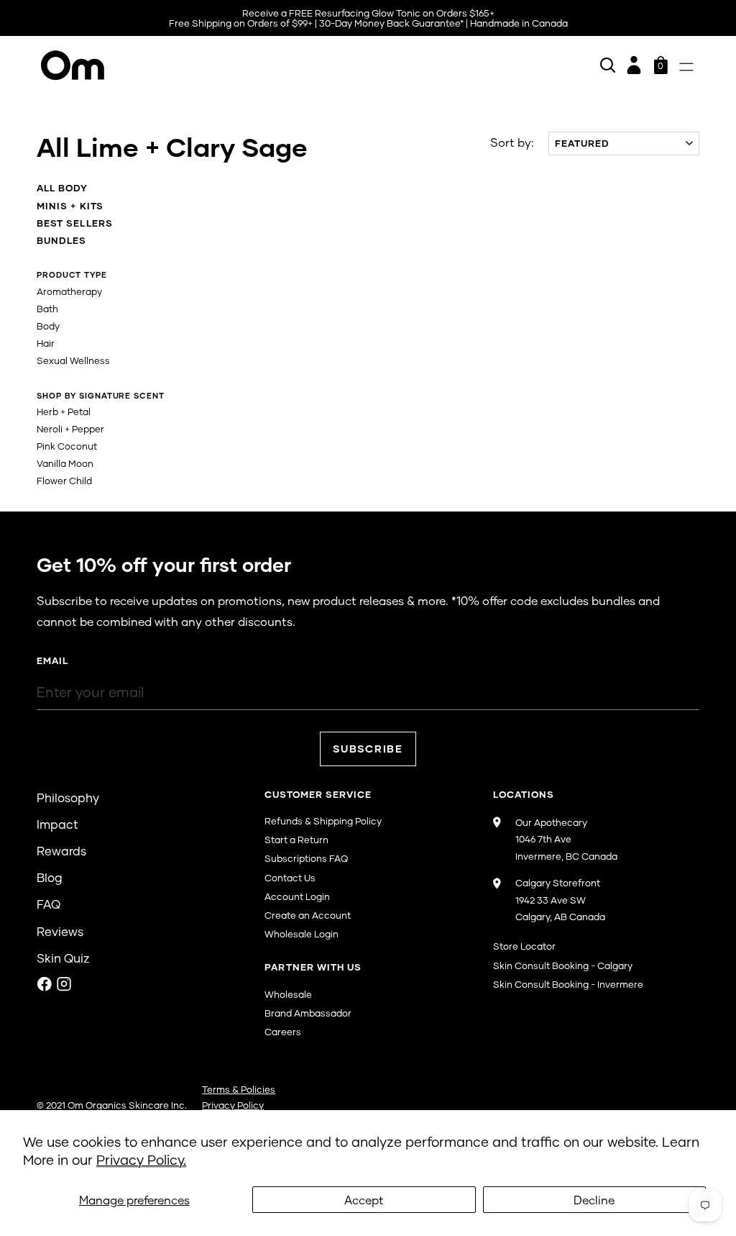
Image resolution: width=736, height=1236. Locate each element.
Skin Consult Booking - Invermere (568, 984)
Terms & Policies (238, 1089)
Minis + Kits (70, 206)
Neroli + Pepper (70, 429)
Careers (282, 1031)
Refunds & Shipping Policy (323, 821)
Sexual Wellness (73, 360)
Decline (594, 1200)
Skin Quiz (63, 958)
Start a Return (296, 839)
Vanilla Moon (65, 463)
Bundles (61, 240)
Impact (57, 824)
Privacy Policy (233, 1105)
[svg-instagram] (64, 983)
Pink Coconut (67, 446)
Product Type (72, 274)
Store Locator (524, 946)
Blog (50, 877)
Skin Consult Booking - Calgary (562, 965)
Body (48, 326)
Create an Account (307, 915)
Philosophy (68, 797)
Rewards (61, 851)
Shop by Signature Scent (100, 395)
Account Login (297, 896)
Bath (47, 308)
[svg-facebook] (44, 983)
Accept (364, 1200)
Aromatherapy (69, 291)
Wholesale (288, 994)
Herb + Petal (64, 411)
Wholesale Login (301, 934)
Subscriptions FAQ (306, 858)
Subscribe (367, 748)
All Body (62, 188)
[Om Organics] (202, 65)
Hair (46, 343)
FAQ (48, 904)
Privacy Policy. (141, 1160)
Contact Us (290, 877)
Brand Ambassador (307, 1013)
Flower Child (64, 480)
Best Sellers (74, 223)
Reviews (60, 931)
